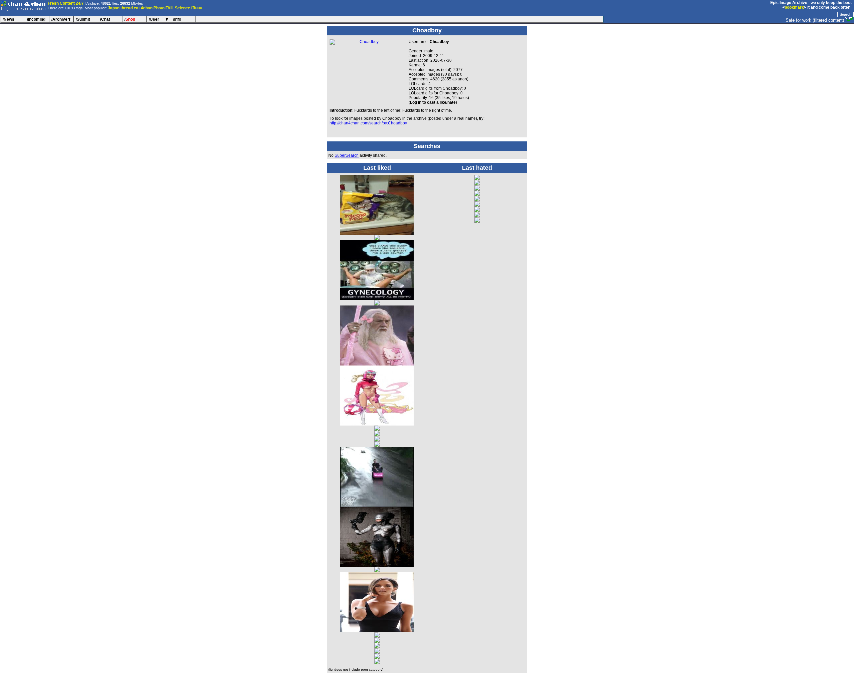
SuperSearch (347, 155)
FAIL (169, 8)
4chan (146, 8)
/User (154, 19)
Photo (158, 8)
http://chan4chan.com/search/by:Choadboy (368, 123)
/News (8, 19)
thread (126, 8)
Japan (113, 8)
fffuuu (196, 8)
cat (137, 8)
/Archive (59, 19)
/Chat (105, 19)
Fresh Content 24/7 (66, 3)
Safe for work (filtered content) (815, 20)
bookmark (794, 7)
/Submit (83, 19)
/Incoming (36, 19)
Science (182, 8)
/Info (177, 19)
